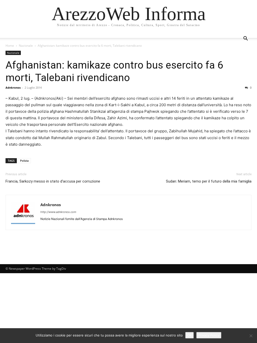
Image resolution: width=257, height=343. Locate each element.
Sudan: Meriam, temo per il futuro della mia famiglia (208, 181)
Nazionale (26, 45)
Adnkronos (13, 87)
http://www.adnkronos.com (58, 212)
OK (189, 335)
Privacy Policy (208, 335)
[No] (250, 335)
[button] (245, 39)
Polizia (24, 160)
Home (10, 45)
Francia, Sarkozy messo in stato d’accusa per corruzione (53, 181)
